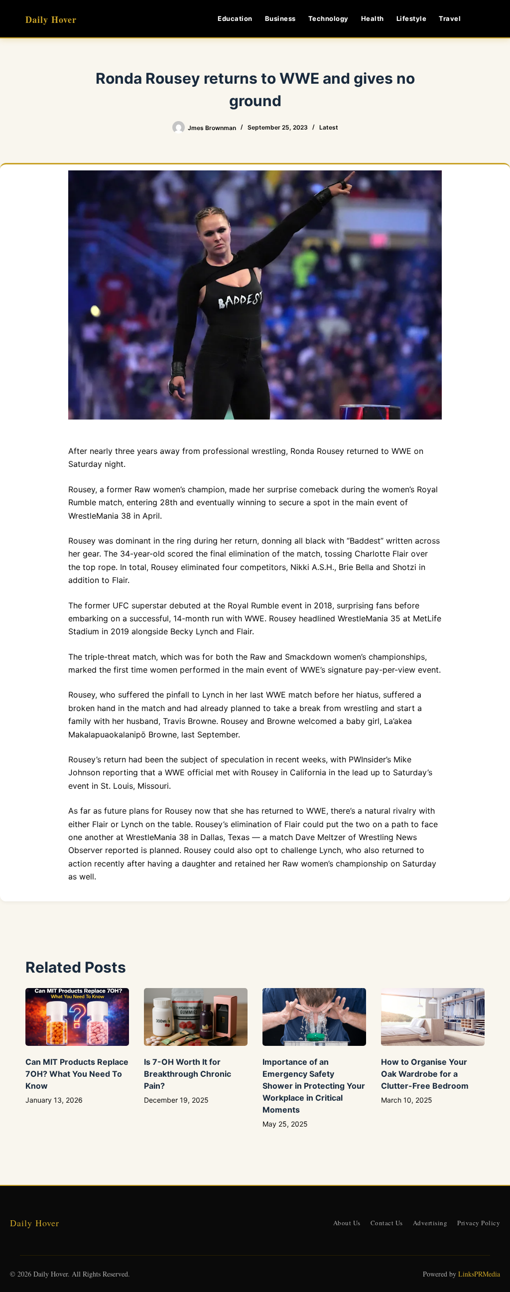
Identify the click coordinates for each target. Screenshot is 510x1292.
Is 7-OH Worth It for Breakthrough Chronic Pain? (187, 1074)
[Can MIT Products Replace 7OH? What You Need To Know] (77, 1017)
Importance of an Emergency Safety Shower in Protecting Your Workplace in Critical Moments (313, 1086)
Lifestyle (411, 18)
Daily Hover (51, 19)
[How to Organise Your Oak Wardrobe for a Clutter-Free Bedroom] (433, 1017)
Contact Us (387, 1222)
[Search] (481, 18)
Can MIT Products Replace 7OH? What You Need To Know (76, 1074)
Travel (450, 18)
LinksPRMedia (479, 1274)
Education (235, 18)
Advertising (430, 1222)
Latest (328, 127)
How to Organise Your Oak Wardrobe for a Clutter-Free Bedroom (425, 1074)
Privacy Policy (478, 1222)
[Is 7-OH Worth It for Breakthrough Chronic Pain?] (196, 1017)
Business (280, 18)
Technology (328, 18)
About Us (347, 1222)
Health (372, 18)
